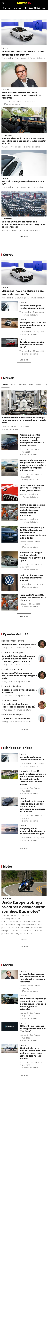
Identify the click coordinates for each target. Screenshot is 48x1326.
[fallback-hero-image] (24, 32)
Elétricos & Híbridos (34, 8)
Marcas (17, 8)
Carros (6, 8)
